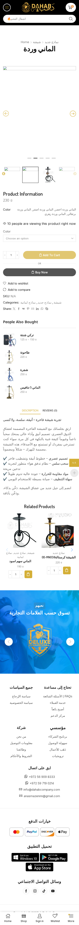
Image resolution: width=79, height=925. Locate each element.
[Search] (71, 19)
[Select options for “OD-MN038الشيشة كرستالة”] (67, 570)
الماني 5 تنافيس (30, 387)
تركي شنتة (27, 335)
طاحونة (25, 352)
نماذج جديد (52, 42)
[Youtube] (53, 891)
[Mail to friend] (32, 308)
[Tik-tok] (44, 891)
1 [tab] (29, 160)
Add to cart (51, 255)
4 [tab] (48, 160)
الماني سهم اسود (20, 561)
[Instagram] (35, 891)
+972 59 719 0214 (42, 783)
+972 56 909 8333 (42, 777)
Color (7, 231)
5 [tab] (54, 160)
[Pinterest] (28, 308)
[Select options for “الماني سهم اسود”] (28, 574)
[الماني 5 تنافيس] (9, 392)
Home (25, 42)
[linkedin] (37, 308)
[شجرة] (9, 374)
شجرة (24, 370)
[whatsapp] (42, 308)
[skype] (46, 308)
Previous (4, 174)
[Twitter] (14, 308)
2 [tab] (35, 160)
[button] (7, 7)
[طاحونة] (9, 357)
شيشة (37, 42)
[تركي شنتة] (9, 339)
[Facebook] (18, 308)
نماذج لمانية (28, 302)
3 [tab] (42, 160)
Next (75, 174)
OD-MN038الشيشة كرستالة (59, 557)
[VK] (23, 308)
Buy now (41, 272)
